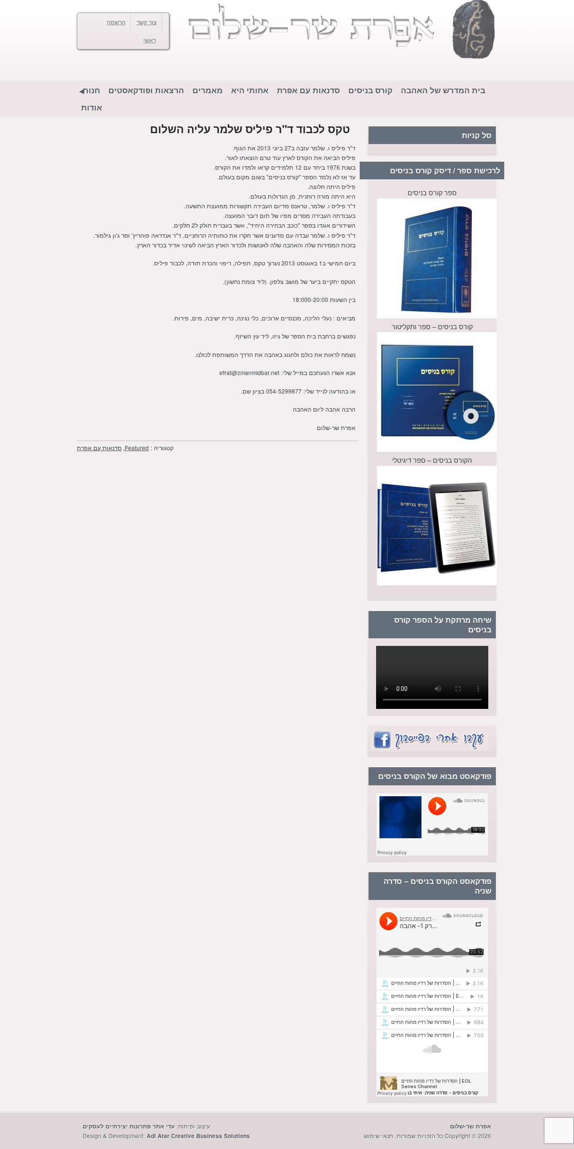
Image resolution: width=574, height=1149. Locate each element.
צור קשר (147, 22)
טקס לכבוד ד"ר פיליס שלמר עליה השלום (250, 128)
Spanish (85, 68)
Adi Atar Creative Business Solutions (198, 1136)
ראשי (149, 40)
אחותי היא (250, 90)
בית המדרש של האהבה (443, 90)
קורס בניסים (370, 90)
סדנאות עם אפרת (308, 90)
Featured (137, 447)
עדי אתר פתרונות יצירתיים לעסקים (129, 1126)
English (102, 68)
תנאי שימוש (378, 1135)
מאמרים (207, 90)
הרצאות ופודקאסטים (146, 90)
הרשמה (116, 22)
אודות (91, 107)
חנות (91, 90)
